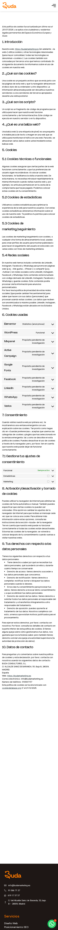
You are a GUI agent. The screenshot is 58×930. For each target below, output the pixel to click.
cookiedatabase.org (11, 688)
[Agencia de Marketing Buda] (9, 5)
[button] (52, 924)
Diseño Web (11, 923)
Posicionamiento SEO (16, 927)
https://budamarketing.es (27, 49)
